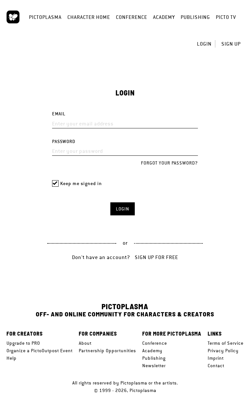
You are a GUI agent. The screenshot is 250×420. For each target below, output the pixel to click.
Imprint (216, 358)
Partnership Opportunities (107, 351)
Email (58, 114)
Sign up (231, 43)
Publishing (195, 17)
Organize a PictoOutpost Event (40, 351)
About (85, 343)
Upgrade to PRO (23, 343)
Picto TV (226, 17)
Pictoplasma (45, 17)
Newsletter (154, 366)
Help (12, 358)
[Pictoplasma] (13, 16)
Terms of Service (225, 343)
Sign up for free (156, 257)
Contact (216, 366)
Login (204, 43)
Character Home (88, 17)
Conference (131, 17)
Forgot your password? (169, 163)
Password (63, 141)
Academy (164, 17)
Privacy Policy (223, 351)
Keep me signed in (81, 183)
